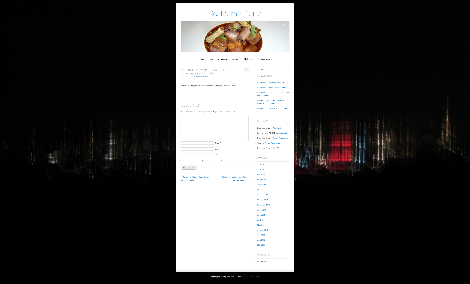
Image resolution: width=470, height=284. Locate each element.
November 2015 (263, 195)
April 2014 (261, 220)
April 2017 (261, 170)
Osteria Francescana (280, 138)
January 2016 (262, 185)
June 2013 (261, 240)
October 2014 (262, 200)
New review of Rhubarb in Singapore (271, 87)
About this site (222, 59)
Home (202, 59)
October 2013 (262, 230)
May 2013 (261, 245)
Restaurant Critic (235, 13)
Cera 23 (276, 148)
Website (218, 155)
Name (218, 143)
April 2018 (261, 165)
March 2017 (262, 175)
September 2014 (263, 205)
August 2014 (262, 210)
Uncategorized (262, 262)
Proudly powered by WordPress (223, 276)
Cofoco (234, 86)
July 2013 (261, 235)
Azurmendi (277, 128)
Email (218, 149)
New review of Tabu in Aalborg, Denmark (273, 82)
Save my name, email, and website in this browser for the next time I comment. (213, 161)
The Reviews (248, 59)
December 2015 (263, 190)
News (211, 59)
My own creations (264, 59)
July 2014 (261, 215)
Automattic (254, 276)
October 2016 (262, 180)
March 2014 (262, 225)
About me (235, 59)
